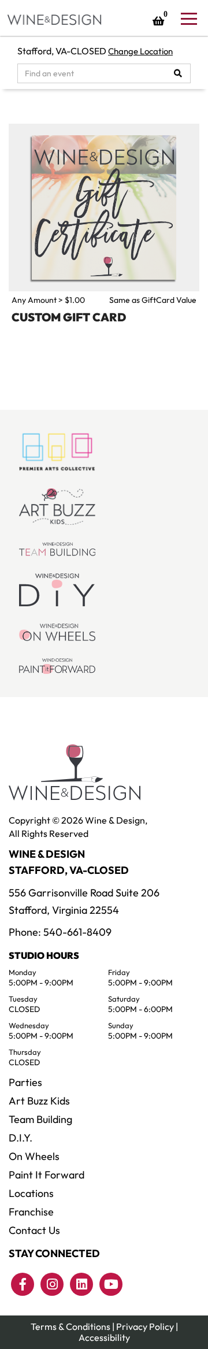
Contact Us (34, 1230)
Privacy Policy (145, 1326)
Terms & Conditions (70, 1326)
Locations (31, 1193)
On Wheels (34, 1156)
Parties (25, 1082)
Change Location (140, 51)
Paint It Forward (46, 1174)
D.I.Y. (20, 1137)
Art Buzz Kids (39, 1100)
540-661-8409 (77, 932)
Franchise (31, 1211)
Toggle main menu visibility (188, 18)
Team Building (40, 1119)
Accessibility (104, 1337)
